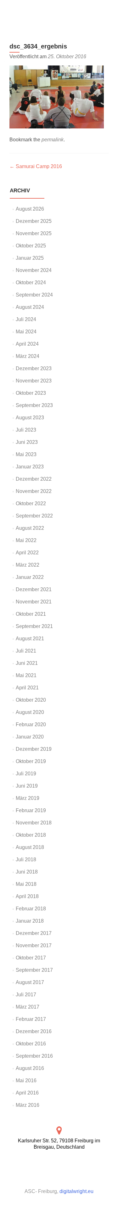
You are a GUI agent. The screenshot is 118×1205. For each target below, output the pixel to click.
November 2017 (34, 945)
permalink (53, 139)
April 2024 (27, 344)
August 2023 (30, 417)
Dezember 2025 (34, 221)
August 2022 (30, 528)
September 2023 (34, 405)
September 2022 (34, 515)
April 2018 (27, 896)
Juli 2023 (26, 430)
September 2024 (34, 294)
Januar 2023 (30, 466)
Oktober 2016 (31, 1043)
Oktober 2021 (31, 614)
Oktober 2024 (31, 282)
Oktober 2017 (31, 957)
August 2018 (30, 847)
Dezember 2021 (34, 589)
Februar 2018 (31, 908)
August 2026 (30, 209)
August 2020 (30, 712)
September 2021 (34, 626)
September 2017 (34, 970)
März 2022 (27, 565)
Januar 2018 (30, 921)
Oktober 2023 (31, 393)
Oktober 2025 (31, 245)
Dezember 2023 (34, 368)
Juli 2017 (26, 994)
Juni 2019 (27, 786)
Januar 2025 (30, 258)
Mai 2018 (26, 884)
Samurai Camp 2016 (35, 166)
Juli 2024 (26, 319)
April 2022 (27, 552)
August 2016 (30, 1068)
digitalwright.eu (76, 1191)
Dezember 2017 (34, 933)
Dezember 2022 (34, 479)
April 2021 (27, 687)
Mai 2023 (26, 454)
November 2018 (34, 822)
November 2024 (34, 270)
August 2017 (30, 982)
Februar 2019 (31, 810)
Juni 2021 (27, 663)
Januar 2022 (30, 577)
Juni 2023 (27, 442)
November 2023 (34, 380)
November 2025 (34, 233)
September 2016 (34, 1056)
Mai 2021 (26, 675)
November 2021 (34, 601)
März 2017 (27, 1007)
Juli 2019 (26, 773)
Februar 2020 (31, 724)
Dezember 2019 (34, 749)
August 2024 (30, 307)
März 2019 (27, 798)
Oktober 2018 (31, 835)
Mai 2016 (26, 1080)
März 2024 (27, 356)
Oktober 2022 (31, 503)
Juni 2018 (27, 871)
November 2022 (34, 491)
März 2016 (27, 1105)
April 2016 (27, 1092)
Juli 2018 (26, 859)
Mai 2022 (26, 540)
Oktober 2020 (31, 700)
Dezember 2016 (34, 1031)
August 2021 (30, 638)
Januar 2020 (30, 736)
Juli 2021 (26, 650)
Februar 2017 (31, 1019)
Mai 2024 (26, 331)
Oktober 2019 (31, 761)
